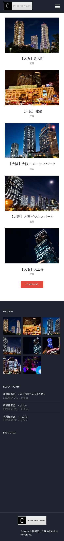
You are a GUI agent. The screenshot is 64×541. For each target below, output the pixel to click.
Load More (32, 284)
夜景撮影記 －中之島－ (16, 416)
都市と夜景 (40, 531)
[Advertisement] (32, 470)
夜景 (32, 63)
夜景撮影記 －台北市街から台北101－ (24, 394)
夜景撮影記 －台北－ (15, 405)
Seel (26, 398)
